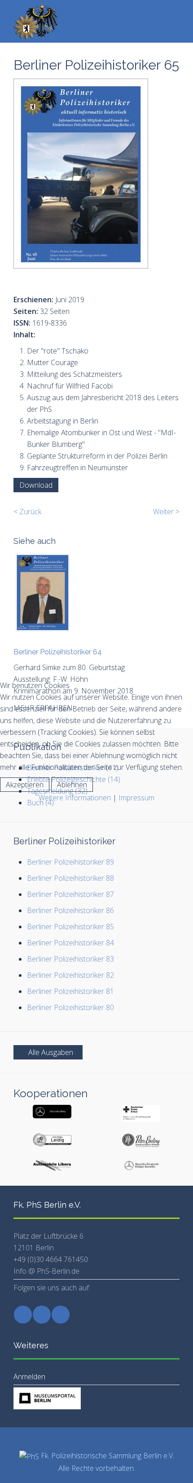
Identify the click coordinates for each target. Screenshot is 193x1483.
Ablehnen (72, 785)
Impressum (136, 798)
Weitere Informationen (75, 798)
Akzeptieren (25, 785)
